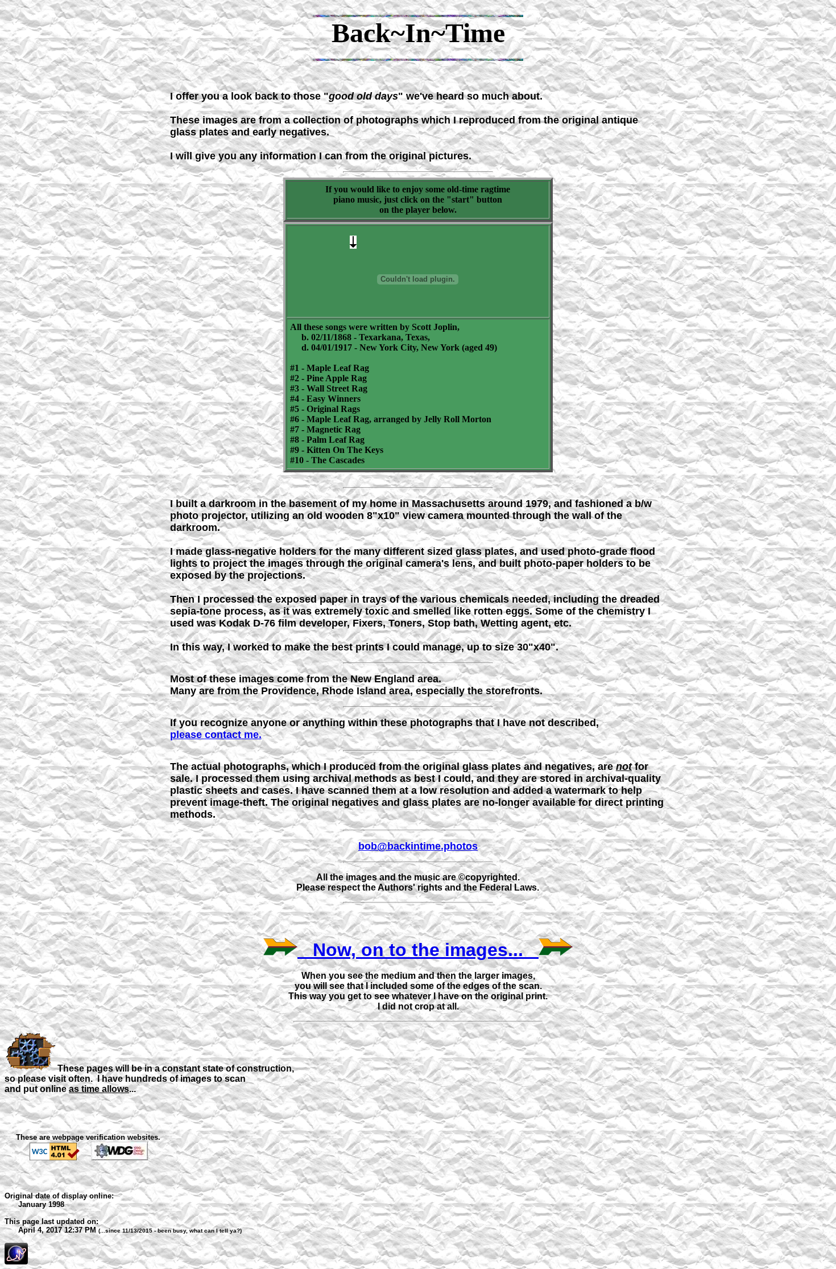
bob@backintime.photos (418, 846)
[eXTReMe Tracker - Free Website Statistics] (16, 1261)
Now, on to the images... (418, 950)
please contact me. (216, 734)
